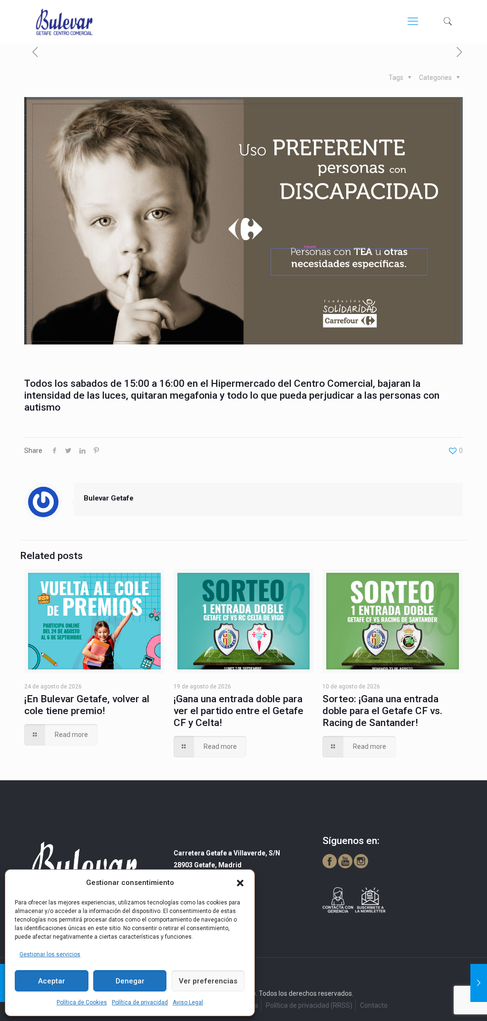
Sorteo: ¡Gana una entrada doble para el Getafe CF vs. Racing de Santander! (382, 710)
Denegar (130, 981)
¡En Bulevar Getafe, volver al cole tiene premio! (86, 705)
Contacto (374, 1005)
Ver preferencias (208, 981)
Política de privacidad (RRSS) (309, 1005)
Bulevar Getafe (109, 498)
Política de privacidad (140, 1002)
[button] (240, 883)
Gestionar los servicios (49, 954)
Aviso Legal (188, 1002)
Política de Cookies (82, 1002)
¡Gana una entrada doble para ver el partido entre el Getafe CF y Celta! (238, 710)
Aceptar (51, 981)
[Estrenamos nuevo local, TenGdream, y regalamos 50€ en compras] (478, 983)
